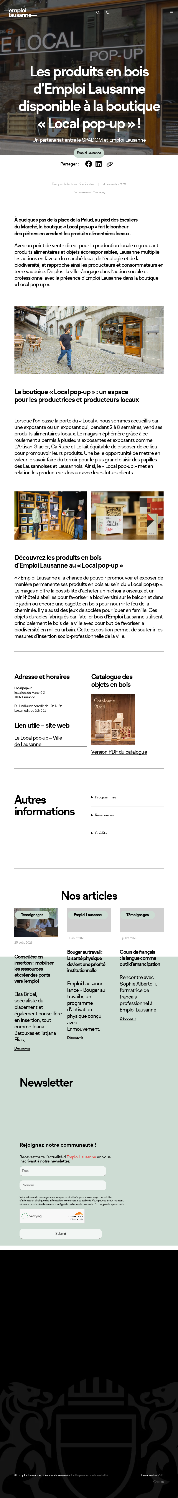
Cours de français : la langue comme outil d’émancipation (140, 958)
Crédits (101, 833)
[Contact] (107, 12)
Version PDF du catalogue (119, 752)
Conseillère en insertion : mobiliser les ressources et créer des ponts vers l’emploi (33, 969)
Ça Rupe (60, 447)
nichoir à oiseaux (124, 591)
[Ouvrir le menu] (171, 12)
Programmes (105, 797)
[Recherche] (98, 12)
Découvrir (22, 1048)
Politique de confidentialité (89, 1475)
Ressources (104, 815)
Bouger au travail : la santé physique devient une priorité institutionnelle (86, 961)
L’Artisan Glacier (31, 447)
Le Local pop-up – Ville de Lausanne (38, 741)
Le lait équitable (93, 447)
